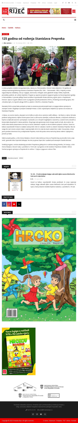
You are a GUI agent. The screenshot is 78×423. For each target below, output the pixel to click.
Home (4, 28)
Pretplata (33, 3)
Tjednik (10, 28)
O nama (19, 3)
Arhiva (44, 3)
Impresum (26, 3)
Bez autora (7, 43)
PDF (39, 3)
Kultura (17, 28)
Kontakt (50, 3)
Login (55, 3)
